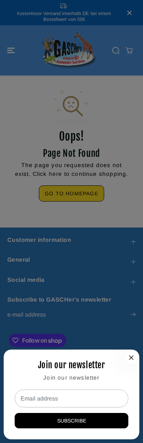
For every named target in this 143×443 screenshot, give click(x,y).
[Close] (131, 358)
